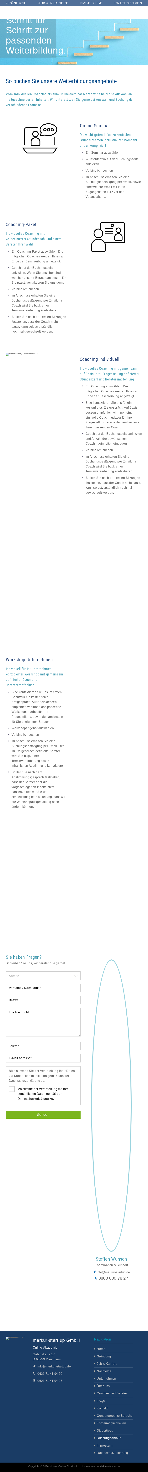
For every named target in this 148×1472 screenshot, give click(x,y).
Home (98, 1349)
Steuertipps (103, 1430)
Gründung (16, 3)
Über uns (101, 1386)
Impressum (103, 1445)
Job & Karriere (53, 3)
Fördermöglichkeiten (110, 1423)
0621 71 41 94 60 (49, 1373)
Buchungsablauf (107, 1438)
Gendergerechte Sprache (113, 1415)
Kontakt (100, 1408)
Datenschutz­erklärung (111, 1453)
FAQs (98, 1401)
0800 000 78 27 (113, 1293)
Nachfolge (91, 3)
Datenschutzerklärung (39, 1095)
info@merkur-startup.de (113, 1287)
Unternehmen (129, 3)
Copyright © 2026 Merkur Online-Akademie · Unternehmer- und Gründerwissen (74, 1466)
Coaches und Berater (110, 1393)
